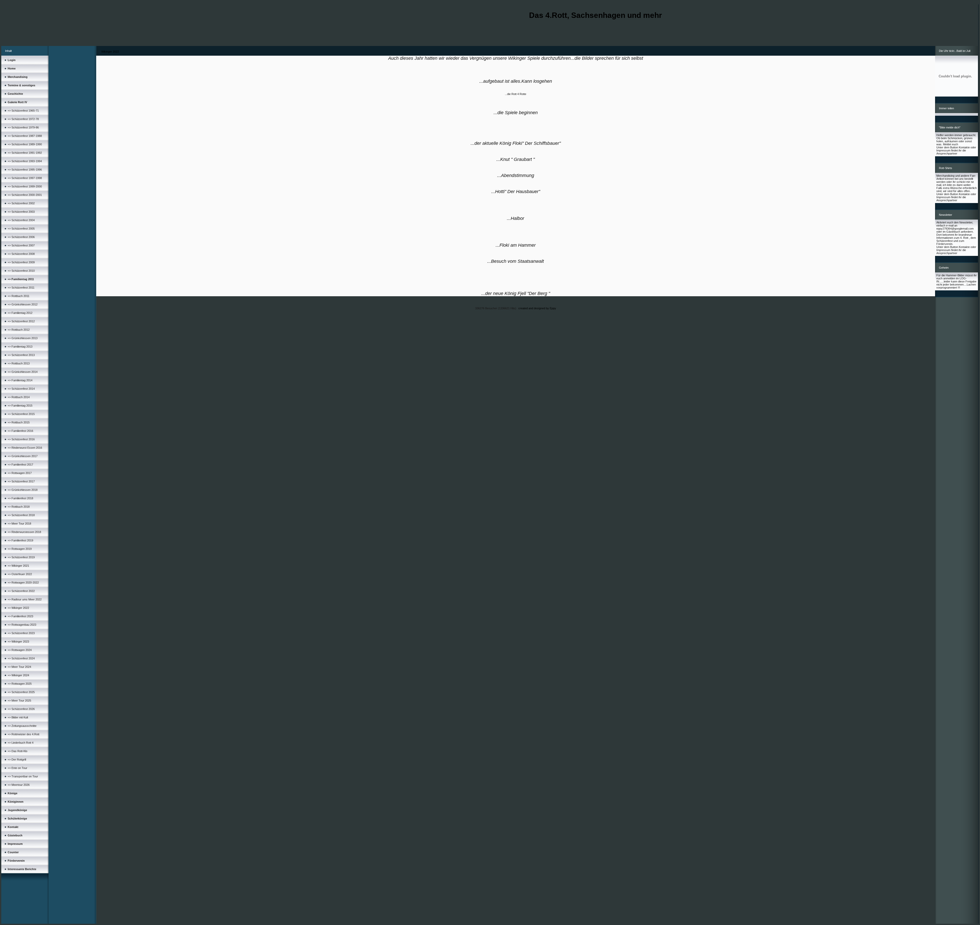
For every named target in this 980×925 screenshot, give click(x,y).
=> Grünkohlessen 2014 (23, 371)
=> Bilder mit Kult (18, 717)
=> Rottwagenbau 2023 (22, 624)
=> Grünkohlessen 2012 (23, 304)
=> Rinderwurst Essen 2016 (25, 447)
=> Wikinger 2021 (18, 565)
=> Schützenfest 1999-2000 (25, 186)
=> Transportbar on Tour (23, 776)
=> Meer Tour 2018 (19, 523)
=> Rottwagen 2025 (20, 683)
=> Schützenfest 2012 (21, 321)
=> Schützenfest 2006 (21, 237)
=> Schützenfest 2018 (21, 515)
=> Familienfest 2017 (20, 464)
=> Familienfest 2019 (20, 540)
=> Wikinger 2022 (18, 607)
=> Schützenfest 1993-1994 (25, 161)
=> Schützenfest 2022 (21, 590)
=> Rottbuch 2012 (19, 329)
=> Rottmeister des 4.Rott (23, 734)
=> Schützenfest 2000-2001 (25, 194)
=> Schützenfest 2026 (21, 708)
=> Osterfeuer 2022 (20, 574)
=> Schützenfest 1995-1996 (25, 169)
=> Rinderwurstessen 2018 (24, 531)
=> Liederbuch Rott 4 (20, 742)
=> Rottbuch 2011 (18, 296)
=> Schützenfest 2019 (21, 557)
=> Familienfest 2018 (20, 498)
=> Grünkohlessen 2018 (23, 489)
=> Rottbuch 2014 (19, 397)
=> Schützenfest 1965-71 (23, 110)
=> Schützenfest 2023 (21, 633)
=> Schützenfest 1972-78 (23, 119)
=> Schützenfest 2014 (21, 388)
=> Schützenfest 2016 (21, 439)
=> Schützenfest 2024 (21, 658)
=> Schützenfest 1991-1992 (25, 152)
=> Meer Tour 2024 (19, 666)
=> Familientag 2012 (20, 312)
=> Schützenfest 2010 (21, 270)
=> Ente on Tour (17, 767)
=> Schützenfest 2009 (21, 262)
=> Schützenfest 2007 (21, 245)
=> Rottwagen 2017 (20, 473)
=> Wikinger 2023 (18, 641)
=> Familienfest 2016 (20, 430)
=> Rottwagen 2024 (20, 649)
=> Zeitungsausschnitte (22, 725)
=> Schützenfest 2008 (21, 253)
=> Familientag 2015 (20, 405)
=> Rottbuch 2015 (19, 422)
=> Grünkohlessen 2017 (23, 456)
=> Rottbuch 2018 (19, 506)
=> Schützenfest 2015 (21, 414)
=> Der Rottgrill (17, 759)
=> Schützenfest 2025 (21, 692)
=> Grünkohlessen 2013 (23, 338)
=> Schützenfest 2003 (21, 211)
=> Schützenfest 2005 (21, 228)
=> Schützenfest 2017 (21, 481)
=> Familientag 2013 (20, 346)
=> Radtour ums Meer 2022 (25, 599)
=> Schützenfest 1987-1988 (25, 135)
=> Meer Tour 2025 (19, 700)
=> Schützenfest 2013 (21, 355)
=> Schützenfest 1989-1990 (25, 144)
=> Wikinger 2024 (18, 675)
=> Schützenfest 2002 (21, 203)
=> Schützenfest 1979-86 (23, 127)
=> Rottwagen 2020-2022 (23, 582)
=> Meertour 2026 (19, 784)
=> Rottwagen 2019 (20, 548)
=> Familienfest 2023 (20, 616)
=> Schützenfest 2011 (21, 287)
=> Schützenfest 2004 (21, 220)
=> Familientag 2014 (20, 380)
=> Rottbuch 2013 (19, 363)
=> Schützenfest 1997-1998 (25, 178)
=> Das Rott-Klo (17, 751)
